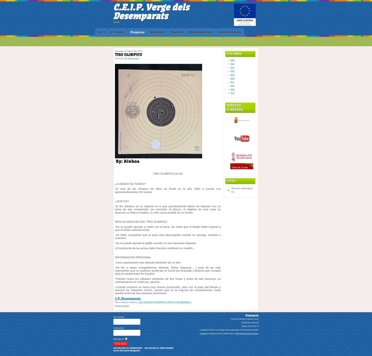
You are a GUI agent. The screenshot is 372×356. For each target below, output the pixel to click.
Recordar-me (118, 339)
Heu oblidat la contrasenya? (127, 348)
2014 (232, 93)
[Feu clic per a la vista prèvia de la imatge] (158, 158)
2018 (232, 78)
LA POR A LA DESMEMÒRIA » (178, 302)
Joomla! (203, 334)
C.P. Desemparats (131, 58)
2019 (232, 75)
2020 (232, 71)
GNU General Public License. (247, 334)
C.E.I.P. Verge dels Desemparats (151, 11)
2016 (232, 86)
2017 (232, 82)
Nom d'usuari (118, 317)
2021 (232, 68)
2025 (232, 60)
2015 (232, 89)
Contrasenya (118, 328)
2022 (232, 64)
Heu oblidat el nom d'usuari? (159, 348)
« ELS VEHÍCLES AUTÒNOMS (151, 302)
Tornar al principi (122, 306)
